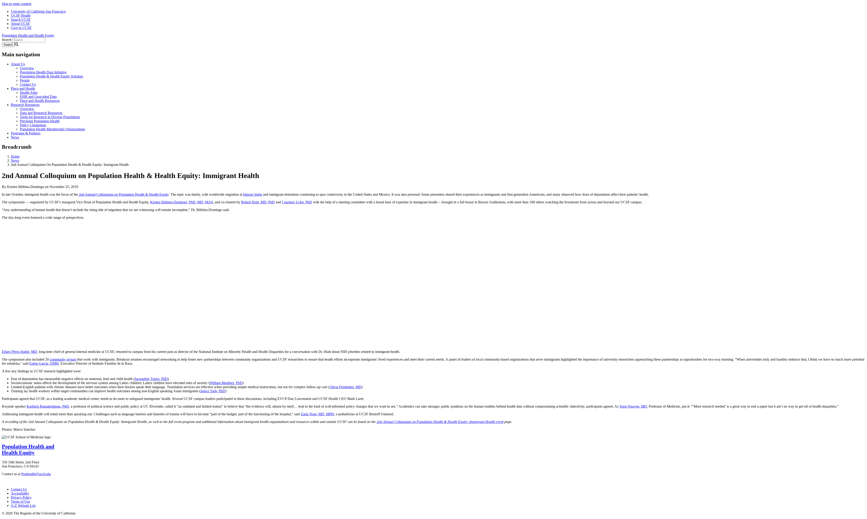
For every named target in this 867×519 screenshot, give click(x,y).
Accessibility (20, 493)
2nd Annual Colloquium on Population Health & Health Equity (124, 194)
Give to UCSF (21, 28)
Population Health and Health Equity (28, 35)
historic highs (252, 194)
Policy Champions (33, 125)
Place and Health (23, 88)
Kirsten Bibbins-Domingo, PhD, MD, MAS (181, 202)
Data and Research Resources (41, 113)
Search (7, 40)
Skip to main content (16, 4)
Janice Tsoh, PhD (212, 391)
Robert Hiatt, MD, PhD (258, 202)
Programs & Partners (25, 133)
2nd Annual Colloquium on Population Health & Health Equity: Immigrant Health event (440, 422)
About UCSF (20, 24)
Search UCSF (21, 19)
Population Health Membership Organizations (52, 129)
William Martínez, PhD (226, 383)
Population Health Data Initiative (43, 72)
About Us (18, 64)
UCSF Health (20, 15)
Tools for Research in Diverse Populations (50, 117)
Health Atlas (28, 92)
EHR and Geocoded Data (38, 97)
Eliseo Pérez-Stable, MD (19, 352)
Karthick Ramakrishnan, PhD (48, 406)
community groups (63, 359)
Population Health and (28, 446)
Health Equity (18, 453)
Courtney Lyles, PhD (297, 202)
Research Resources (25, 105)
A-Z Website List (23, 505)
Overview (27, 68)
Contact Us (28, 84)
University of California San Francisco (38, 11)
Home (15, 156)
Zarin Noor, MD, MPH (317, 414)
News (15, 137)
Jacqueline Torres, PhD (151, 379)
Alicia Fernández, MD (345, 387)
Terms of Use (20, 501)
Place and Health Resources (40, 101)
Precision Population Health (40, 121)
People (25, 80)
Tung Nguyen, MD (633, 406)
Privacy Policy (21, 497)
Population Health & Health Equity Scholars (51, 76)
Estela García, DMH (44, 363)
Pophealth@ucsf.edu (36, 474)
